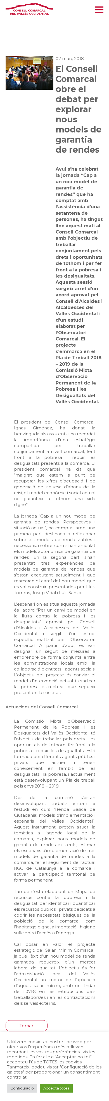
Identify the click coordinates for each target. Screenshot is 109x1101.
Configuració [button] (22, 1088)
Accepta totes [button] (56, 1088)
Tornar (26, 1025)
